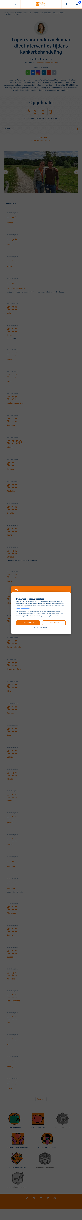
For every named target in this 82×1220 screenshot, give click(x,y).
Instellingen (54, 623)
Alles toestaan (28, 623)
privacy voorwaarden (22, 608)
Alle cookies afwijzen (41, 628)
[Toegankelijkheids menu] (79, 2)
